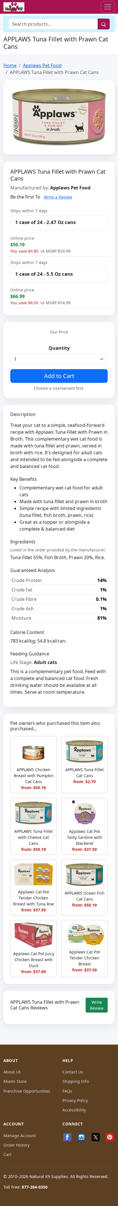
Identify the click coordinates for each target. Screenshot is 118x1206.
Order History (16, 1145)
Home (10, 65)
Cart (7, 1154)
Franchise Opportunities (26, 1091)
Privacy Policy (75, 1100)
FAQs (67, 1091)
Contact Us (72, 1072)
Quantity (59, 348)
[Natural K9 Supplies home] (13, 7)
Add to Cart (59, 376)
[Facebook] (67, 1137)
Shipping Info (75, 1081)
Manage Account (19, 1135)
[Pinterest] (110, 1137)
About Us (12, 1072)
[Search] (104, 24)
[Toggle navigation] (108, 7)
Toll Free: (25, 1187)
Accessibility (74, 1110)
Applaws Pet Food (42, 65)
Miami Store (15, 1081)
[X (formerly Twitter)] (96, 1137)
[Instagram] (81, 1137)
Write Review (96, 1005)
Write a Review (58, 197)
